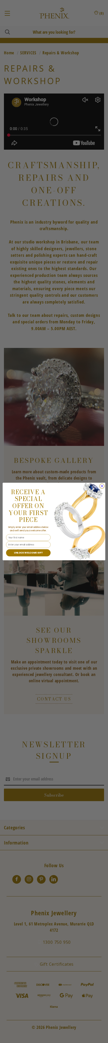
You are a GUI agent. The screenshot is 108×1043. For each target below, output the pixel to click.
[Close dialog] (102, 486)
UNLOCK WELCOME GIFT (28, 553)
